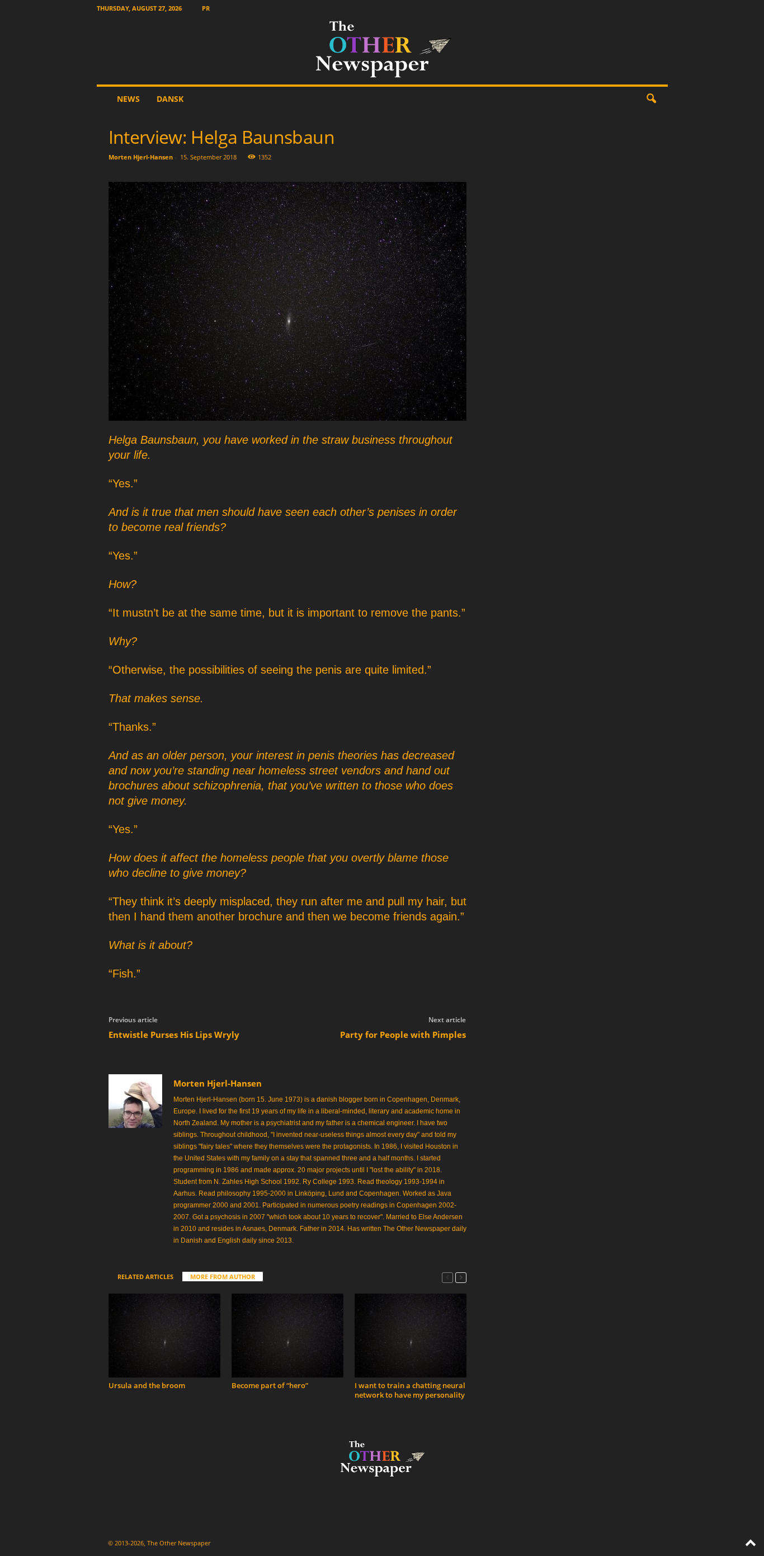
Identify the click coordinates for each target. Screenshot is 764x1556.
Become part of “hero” (270, 1385)
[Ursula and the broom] (164, 1336)
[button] (651, 99)
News (128, 98)
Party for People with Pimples (403, 1034)
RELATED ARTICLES (145, 1276)
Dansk (170, 98)
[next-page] (460, 1277)
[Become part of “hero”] (287, 1336)
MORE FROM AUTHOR (222, 1276)
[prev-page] (447, 1277)
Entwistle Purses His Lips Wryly (174, 1034)
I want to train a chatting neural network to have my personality (410, 1390)
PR (206, 8)
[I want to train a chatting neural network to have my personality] (410, 1336)
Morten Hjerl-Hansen (141, 157)
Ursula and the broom (147, 1385)
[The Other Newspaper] (382, 50)
